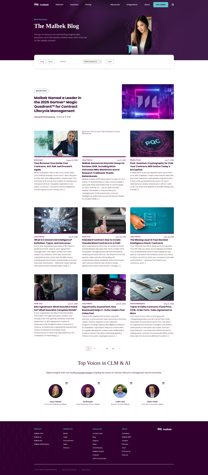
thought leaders (85, 372)
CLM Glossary (98, 448)
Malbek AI (37, 437)
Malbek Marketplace (41, 444)
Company (125, 433)
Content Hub (97, 433)
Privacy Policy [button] (86, 470)
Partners (125, 444)
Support (96, 441)
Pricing (88, 4)
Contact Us (126, 451)
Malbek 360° (126, 437)
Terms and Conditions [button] (69, 470)
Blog (94, 437)
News (95, 444)
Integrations (132, 4)
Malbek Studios (98, 451)
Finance (66, 448)
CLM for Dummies (99, 458)
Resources (115, 4)
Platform (59, 4)
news (51, 62)
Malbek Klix (38, 441)
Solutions (74, 4)
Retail (65, 433)
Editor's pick (41, 91)
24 (107, 349)
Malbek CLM (38, 433)
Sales (65, 444)
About (147, 4)
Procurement (68, 441)
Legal (65, 437)
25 (113, 349)
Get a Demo (161, 5)
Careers (125, 441)
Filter (110, 62)
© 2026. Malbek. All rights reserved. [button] (45, 470)
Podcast (96, 455)
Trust (124, 448)
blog (42, 62)
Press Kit (125, 455)
